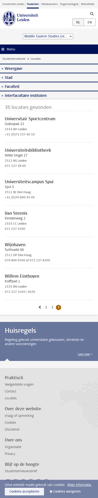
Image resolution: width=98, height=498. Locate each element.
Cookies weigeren (67, 491)
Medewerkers (49, 4)
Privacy (10, 454)
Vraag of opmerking (19, 416)
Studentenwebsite (13, 59)
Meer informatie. (79, 485)
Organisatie (13, 447)
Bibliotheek (87, 4)
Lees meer (84, 354)
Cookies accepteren (24, 491)
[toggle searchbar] (92, 13)
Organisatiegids (69, 4)
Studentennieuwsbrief (21, 471)
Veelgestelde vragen (19, 384)
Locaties (11, 398)
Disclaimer (12, 429)
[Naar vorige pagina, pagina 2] (40, 307)
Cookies (10, 422)
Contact (10, 391)
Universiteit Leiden (13, 4)
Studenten (33, 4)
